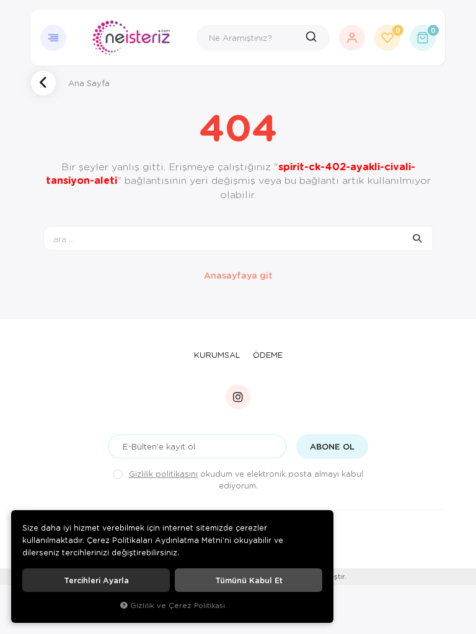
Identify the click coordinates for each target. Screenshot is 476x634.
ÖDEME (268, 355)
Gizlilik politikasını (163, 474)
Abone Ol (332, 446)
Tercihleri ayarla (96, 580)
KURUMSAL (217, 355)
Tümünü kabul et (249, 580)
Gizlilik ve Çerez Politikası (177, 605)
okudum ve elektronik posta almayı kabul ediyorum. (246, 479)
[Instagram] (238, 396)
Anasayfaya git (238, 275)
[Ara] (313, 38)
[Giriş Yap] (352, 38)
